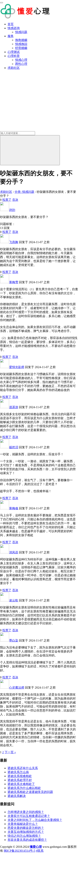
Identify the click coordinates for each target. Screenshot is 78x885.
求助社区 (14, 67)
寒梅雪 (13, 282)
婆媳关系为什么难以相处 (24, 788)
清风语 (13, 552)
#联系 (40, 850)
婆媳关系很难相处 (20, 776)
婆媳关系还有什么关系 (23, 768)
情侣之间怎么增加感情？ (24, 835)
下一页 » (10, 752)
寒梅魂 (13, 508)
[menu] (1, 2)
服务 (11, 36)
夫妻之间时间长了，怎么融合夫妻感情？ (35, 819)
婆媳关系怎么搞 (18, 772)
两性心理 (21, 63)
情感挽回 (21, 44)
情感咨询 (14, 28)
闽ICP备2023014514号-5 (19, 850)
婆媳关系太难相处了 (21, 784)
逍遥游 (13, 407)
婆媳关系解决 (17, 795)
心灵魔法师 (16, 687)
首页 (11, 24)
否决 (15, 199)
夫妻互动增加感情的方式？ (26, 831)
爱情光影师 (16, 367)
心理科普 (14, 55)
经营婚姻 (21, 48)
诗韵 (12, 210)
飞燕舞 (13, 242)
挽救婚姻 (21, 40)
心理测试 (14, 52)
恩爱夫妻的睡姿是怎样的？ (26, 827)
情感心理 (21, 59)
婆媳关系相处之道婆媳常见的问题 (30, 791)
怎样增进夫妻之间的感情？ (26, 812)
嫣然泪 (13, 447)
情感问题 (21, 32)
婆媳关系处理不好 (20, 780)
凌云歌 (13, 600)
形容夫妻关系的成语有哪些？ (27, 839)
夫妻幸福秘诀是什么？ (23, 823)
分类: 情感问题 (24, 191)
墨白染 (13, 640)
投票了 (6, 199)
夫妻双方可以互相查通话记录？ (29, 816)
